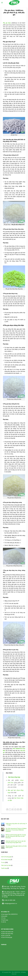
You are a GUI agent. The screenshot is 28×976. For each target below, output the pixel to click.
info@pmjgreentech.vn (10, 903)
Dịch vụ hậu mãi (6, 935)
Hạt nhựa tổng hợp (14, 777)
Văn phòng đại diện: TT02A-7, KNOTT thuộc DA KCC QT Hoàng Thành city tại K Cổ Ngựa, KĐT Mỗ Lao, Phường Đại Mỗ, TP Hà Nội (13, 894)
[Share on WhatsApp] (7, 809)
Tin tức (3, 862)
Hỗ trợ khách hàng (5, 859)
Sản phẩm (4, 916)
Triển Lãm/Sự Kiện (6, 865)
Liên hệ (4, 922)
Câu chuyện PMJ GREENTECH (10, 914)
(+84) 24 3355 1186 (10, 900)
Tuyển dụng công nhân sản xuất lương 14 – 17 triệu (16, 824)
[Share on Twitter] (12, 809)
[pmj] (14, 2)
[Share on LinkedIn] (20, 809)
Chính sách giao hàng (7, 933)
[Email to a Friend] (15, 809)
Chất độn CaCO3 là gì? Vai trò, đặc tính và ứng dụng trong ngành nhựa (16, 841)
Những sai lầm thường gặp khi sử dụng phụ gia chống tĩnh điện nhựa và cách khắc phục (16, 836)
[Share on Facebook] (10, 809)
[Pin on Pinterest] (18, 809)
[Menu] (2, 2)
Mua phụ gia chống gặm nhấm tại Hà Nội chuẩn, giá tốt (16, 846)
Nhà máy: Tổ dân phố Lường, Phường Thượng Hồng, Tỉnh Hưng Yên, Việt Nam (13, 887)
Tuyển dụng (4, 868)
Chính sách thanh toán (7, 931)
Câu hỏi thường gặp (6, 856)
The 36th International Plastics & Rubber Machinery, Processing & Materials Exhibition (16, 830)
